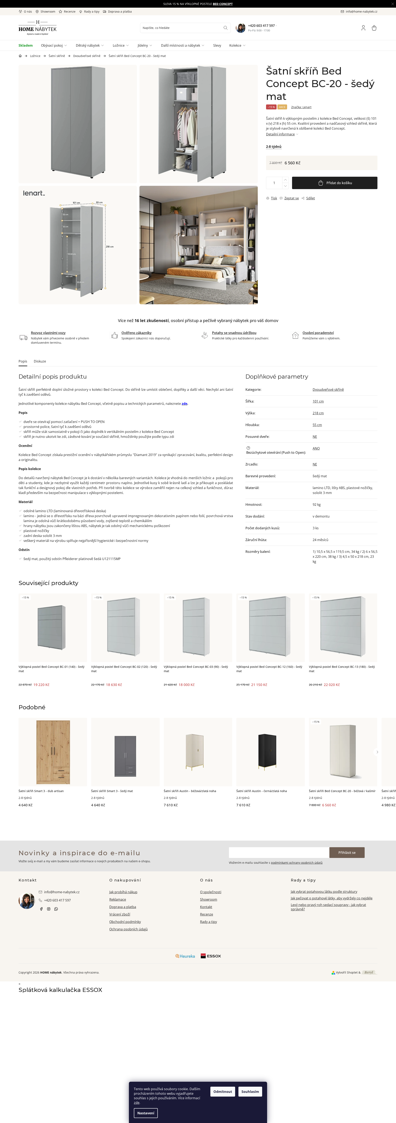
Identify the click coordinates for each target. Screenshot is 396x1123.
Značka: (301, 107)
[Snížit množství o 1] (285, 186)
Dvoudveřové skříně (328, 389)
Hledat (225, 28)
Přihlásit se (347, 852)
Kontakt (206, 907)
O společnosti (210, 892)
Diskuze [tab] (40, 361)
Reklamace (117, 899)
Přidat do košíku (339, 183)
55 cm (317, 425)
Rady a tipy (91, 11)
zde (136, 1102)
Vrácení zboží (119, 914)
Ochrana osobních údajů (128, 929)
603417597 (56, 909)
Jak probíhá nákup (123, 892)
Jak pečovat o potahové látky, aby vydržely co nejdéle (331, 898)
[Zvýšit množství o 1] (285, 180)
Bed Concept (223, 4)
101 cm (318, 401)
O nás (28, 11)
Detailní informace (280, 134)
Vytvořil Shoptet (347, 972)
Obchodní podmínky (125, 921)
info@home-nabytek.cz (62, 892)
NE (315, 436)
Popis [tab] (23, 361)
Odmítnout (222, 1091)
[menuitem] (28, 45)
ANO (316, 448)
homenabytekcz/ (49, 909)
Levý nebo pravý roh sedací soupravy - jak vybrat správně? (328, 907)
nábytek (41, 909)
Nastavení (145, 1113)
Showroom (48, 11)
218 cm (318, 413)
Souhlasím (250, 1091)
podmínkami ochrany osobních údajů (297, 863)
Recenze (69, 11)
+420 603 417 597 (261, 25)
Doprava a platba (120, 11)
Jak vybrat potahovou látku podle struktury (324, 892)
